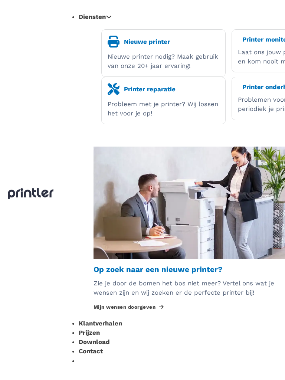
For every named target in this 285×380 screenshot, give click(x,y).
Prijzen (89, 332)
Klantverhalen (100, 323)
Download (94, 341)
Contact (91, 351)
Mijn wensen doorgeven (125, 307)
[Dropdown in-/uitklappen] (109, 17)
